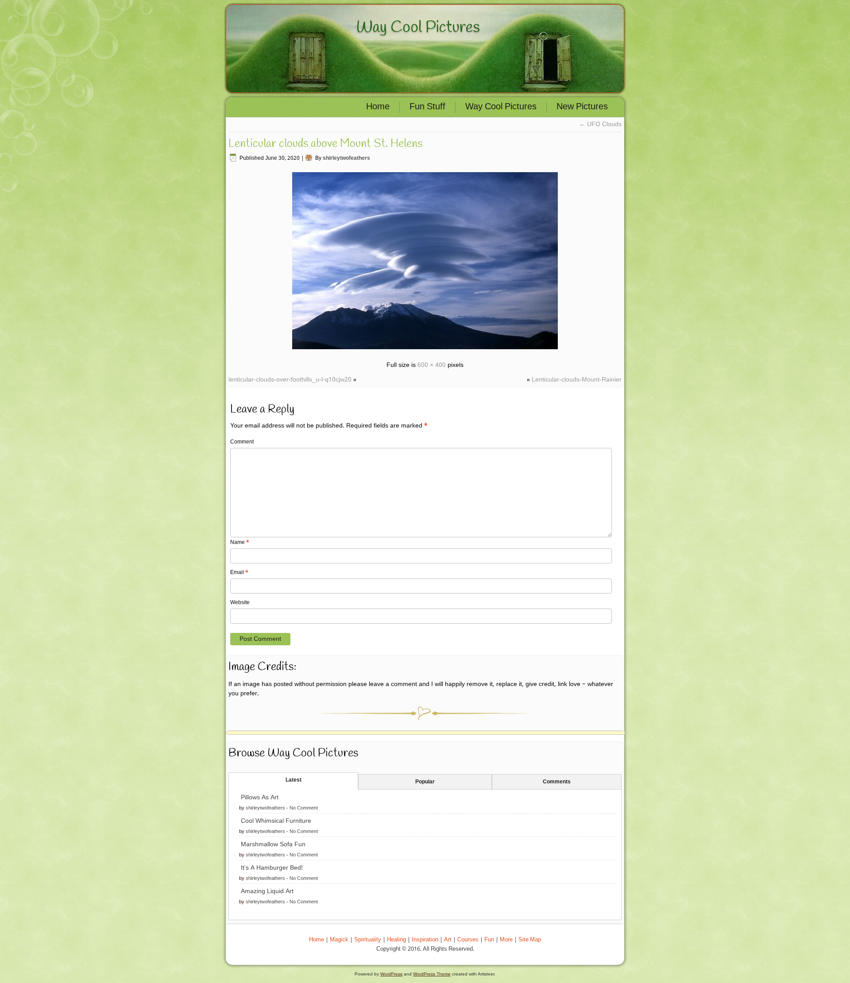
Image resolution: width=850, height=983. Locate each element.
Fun (489, 940)
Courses (468, 940)
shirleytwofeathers (346, 158)
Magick (339, 940)
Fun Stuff (427, 107)
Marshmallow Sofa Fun (273, 844)
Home (378, 107)
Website (240, 602)
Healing (396, 940)
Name (239, 542)
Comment (242, 442)
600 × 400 (431, 365)
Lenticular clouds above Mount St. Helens (325, 143)
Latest (293, 780)
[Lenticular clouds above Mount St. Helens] (425, 350)
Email (239, 572)
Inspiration (425, 940)
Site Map (529, 940)
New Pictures (582, 107)
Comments (557, 782)
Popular (425, 782)
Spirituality (367, 940)
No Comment (304, 808)
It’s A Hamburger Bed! (272, 868)
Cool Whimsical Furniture (276, 821)
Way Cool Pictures (418, 27)
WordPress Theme (432, 973)
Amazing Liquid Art (267, 891)
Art (448, 940)
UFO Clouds (600, 124)
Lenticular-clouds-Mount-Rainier (577, 379)
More (506, 940)
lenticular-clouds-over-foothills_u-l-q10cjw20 (290, 379)
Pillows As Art (259, 797)
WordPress (391, 973)
